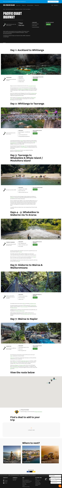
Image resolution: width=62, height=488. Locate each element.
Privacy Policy (24, 484)
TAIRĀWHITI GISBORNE (53, 379)
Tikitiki (34, 256)
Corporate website (38, 483)
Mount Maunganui (24, 147)
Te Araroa (20, 251)
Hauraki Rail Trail (13, 142)
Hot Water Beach (34, 93)
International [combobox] (56, 5)
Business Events (37, 482)
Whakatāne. (12, 197)
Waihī (34, 141)
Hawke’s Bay (12, 357)
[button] (18, 5)
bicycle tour (15, 362)
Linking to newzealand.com (26, 482)
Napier (11, 355)
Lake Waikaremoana (32, 303)
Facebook (5, 481)
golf (11, 368)
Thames (22, 140)
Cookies (23, 485)
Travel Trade (37, 481)
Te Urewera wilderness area (19, 310)
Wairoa (24, 303)
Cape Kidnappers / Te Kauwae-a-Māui (19, 365)
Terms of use (24, 483)
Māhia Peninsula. (14, 307)
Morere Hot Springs (24, 306)
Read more (48, 24)
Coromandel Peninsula (32, 85)
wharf (19, 261)
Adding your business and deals (27, 481)
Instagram (6, 480)
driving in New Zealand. (38, 411)
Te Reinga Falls (33, 305)
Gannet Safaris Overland (14, 367)
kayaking (18, 150)
